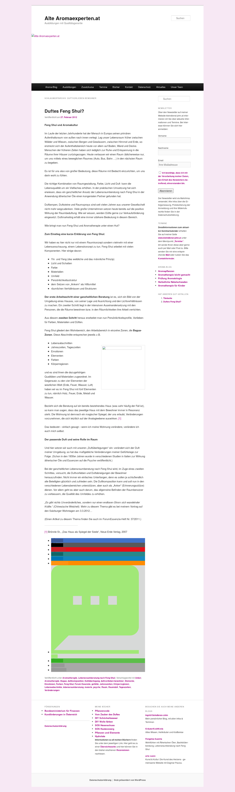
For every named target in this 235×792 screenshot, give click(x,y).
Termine (103, 87)
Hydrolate (100, 736)
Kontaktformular (166, 258)
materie (88, 687)
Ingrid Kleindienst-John (156, 715)
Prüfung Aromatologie (170, 278)
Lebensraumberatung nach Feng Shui (96, 677)
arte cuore (150, 755)
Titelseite (167, 298)
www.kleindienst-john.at (169, 237)
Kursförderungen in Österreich (61, 714)
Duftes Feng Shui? (64, 111)
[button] (57, 540)
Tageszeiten (125, 687)
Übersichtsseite (108, 746)
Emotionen (50, 684)
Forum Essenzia (82, 684)
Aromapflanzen (166, 271)
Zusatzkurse (87, 87)
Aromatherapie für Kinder (171, 285)
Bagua (63, 680)
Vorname (162, 135)
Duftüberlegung (92, 680)
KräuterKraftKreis (154, 728)
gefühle (95, 684)
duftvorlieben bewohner (112, 680)
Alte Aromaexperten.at (72, 18)
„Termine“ (179, 241)
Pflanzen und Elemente (107, 732)
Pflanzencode (102, 710)
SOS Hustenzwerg (104, 728)
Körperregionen (121, 684)
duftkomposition (76, 680)
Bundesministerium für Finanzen (62, 710)
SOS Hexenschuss (105, 725)
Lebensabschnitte (53, 687)
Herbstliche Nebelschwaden (173, 281)
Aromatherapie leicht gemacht (174, 274)
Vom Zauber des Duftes (107, 714)
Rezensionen (122, 750)
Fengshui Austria (153, 738)
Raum (104, 687)
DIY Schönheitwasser (106, 718)
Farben (59, 684)
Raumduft (113, 687)
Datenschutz (144, 87)
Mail (168, 254)
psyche (96, 687)
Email (160, 160)
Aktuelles (160, 87)
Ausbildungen (69, 87)
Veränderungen (52, 690)
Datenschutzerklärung (55, 725)
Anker (138, 677)
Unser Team (177, 87)
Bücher (116, 87)
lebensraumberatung (73, 687)
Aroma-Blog (51, 87)
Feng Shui (69, 684)
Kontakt (129, 87)
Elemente (129, 680)
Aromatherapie (69, 677)
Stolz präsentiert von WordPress (130, 780)
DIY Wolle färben (104, 721)
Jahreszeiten (106, 684)
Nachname (163, 147)
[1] (119, 418)
